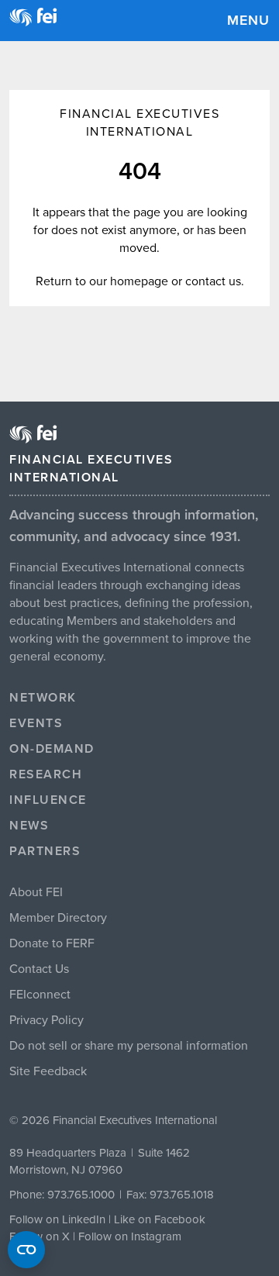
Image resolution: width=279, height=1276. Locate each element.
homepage (139, 281)
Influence (48, 800)
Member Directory (58, 918)
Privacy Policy (46, 1020)
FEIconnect (40, 994)
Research (45, 774)
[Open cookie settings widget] (26, 1249)
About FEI (36, 892)
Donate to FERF (52, 943)
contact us (213, 281)
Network (43, 697)
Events (36, 723)
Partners (45, 851)
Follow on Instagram (129, 1236)
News (29, 825)
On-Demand (52, 749)
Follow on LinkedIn (57, 1219)
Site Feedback (48, 1071)
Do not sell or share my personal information (128, 1046)
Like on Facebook (159, 1219)
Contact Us (39, 969)
